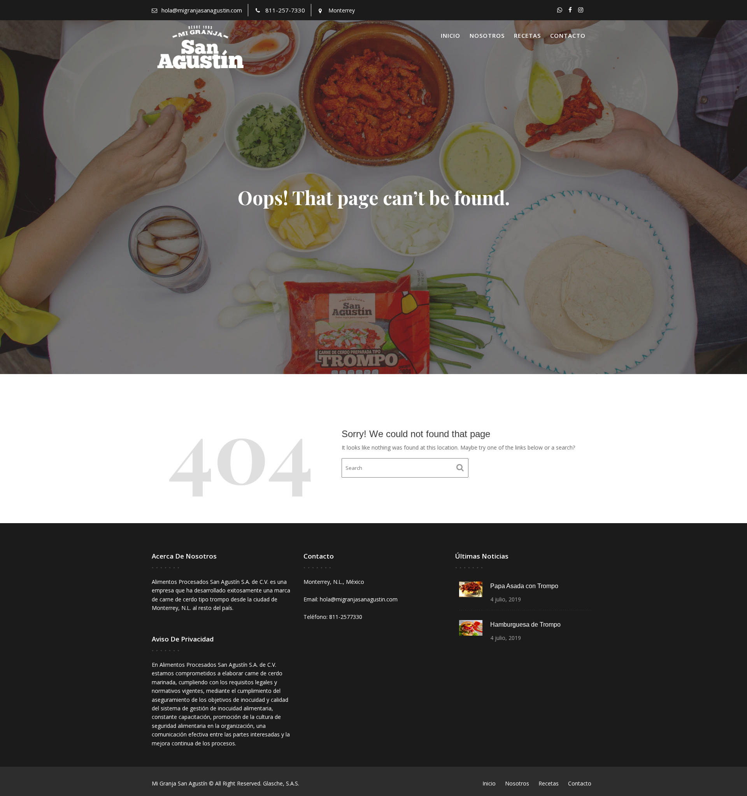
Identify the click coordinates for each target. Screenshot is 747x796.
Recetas (527, 35)
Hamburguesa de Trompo (525, 624)
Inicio (450, 35)
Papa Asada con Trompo (524, 586)
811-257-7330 (285, 10)
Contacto (568, 35)
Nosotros (487, 35)
